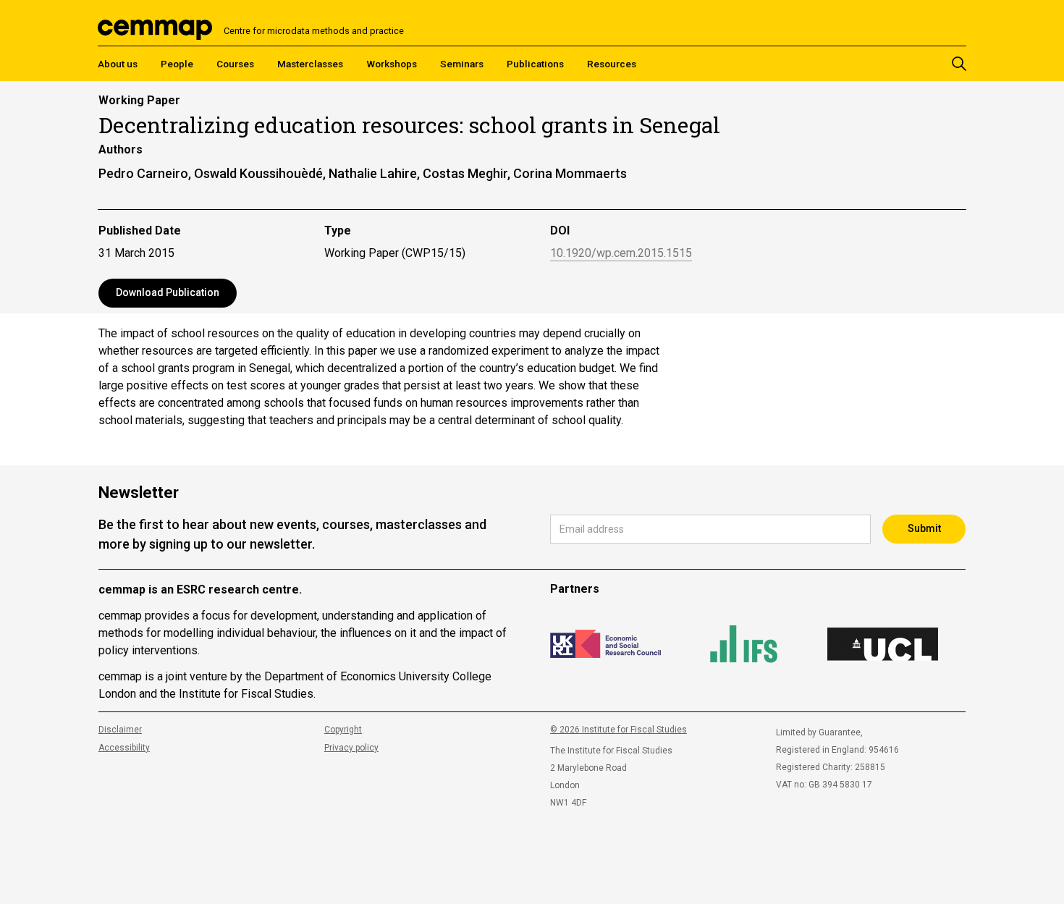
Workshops (391, 63)
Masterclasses (310, 63)
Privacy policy (351, 748)
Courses (235, 63)
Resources (611, 63)
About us (118, 63)
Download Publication (167, 292)
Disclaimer (120, 730)
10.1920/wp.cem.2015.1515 (621, 254)
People (177, 63)
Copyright (343, 730)
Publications (535, 63)
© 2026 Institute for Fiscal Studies (618, 730)
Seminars (462, 63)
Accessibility (124, 748)
